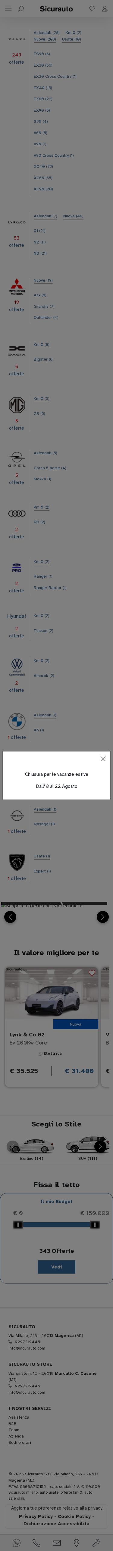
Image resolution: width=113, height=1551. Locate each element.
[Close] (103, 758)
